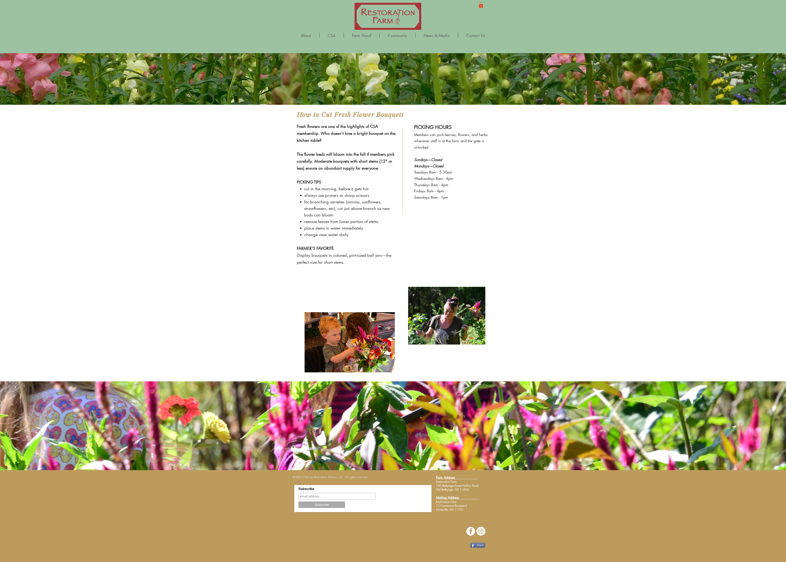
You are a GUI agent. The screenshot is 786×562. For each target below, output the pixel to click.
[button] (481, 5)
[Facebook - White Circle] (470, 531)
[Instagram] (481, 531)
